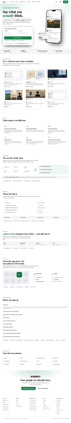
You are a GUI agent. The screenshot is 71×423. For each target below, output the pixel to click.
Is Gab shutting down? (36, 180)
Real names (37, 340)
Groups (16, 1)
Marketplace (22, 1)
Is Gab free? (5, 304)
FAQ (44, 402)
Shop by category (33, 402)
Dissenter (58, 404)
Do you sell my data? (7, 324)
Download (38, 1)
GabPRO (58, 406)
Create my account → (18, 37)
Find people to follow (41, 358)
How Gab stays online (7, 180)
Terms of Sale (20, 418)
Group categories (6, 404)
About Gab (31, 248)
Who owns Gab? (15, 248)
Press (44, 409)
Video (17, 400)
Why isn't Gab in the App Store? (9, 330)
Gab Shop (58, 411)
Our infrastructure (27, 180)
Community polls (6, 409)
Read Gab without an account (23, 43)
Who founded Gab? (7, 248)
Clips (17, 402)
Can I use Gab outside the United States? (11, 333)
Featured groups (6, 406)
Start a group (55, 358)
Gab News (58, 400)
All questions (6, 340)
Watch (28, 1)
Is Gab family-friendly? (8, 327)
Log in (60, 1)
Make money (39, 364)
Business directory (33, 406)
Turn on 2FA (6, 364)
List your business (23, 361)
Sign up (65, 1)
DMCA (16, 418)
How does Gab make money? (9, 320)
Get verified (55, 361)
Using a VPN (43, 340)
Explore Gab (5, 400)
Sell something (7, 361)
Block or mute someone (25, 220)
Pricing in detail (12, 340)
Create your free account (28, 388)
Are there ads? (6, 317)
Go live (38, 361)
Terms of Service (41, 220)
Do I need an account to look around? (11, 311)
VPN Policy (26, 418)
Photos (17, 404)
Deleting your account (50, 340)
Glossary (57, 340)
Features (44, 400)
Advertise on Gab (60, 409)
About (33, 1)
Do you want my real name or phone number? (12, 314)
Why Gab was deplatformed (17, 180)
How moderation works (7, 220)
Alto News (58, 402)
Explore (12, 1)
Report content (33, 220)
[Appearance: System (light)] (56, 2)
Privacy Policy (11, 418)
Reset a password (56, 364)
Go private (22, 364)
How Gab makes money (24, 248)
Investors (58, 413)
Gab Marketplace (33, 400)
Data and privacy (20, 340)
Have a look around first (43, 388)
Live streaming (18, 406)
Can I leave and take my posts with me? (11, 336)
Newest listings (32, 404)
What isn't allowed (16, 220)
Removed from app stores (29, 340)
